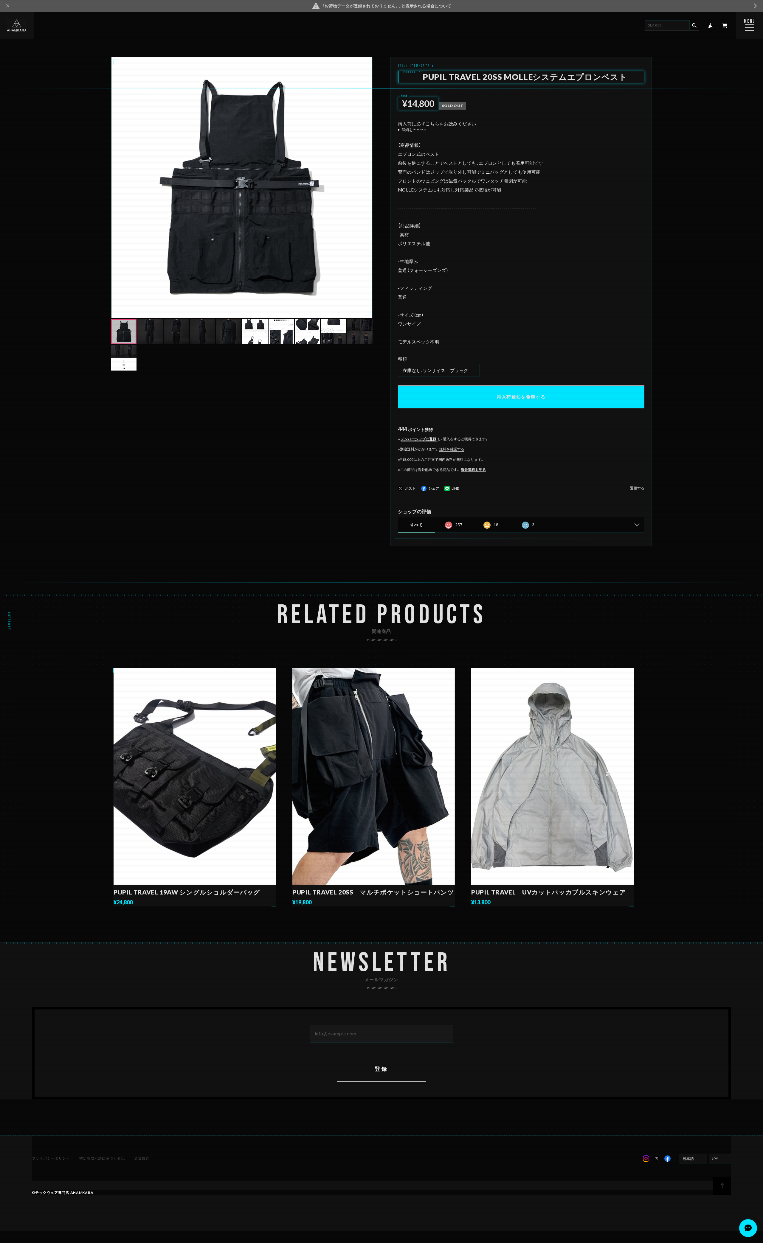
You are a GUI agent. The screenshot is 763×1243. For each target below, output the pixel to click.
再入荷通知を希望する (521, 396)
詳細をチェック (414, 130)
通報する (637, 488)
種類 (402, 359)
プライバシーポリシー (51, 1158)
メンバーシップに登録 (418, 439)
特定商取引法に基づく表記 (102, 1158)
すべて (416, 524)
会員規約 (142, 1158)
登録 (382, 1068)
